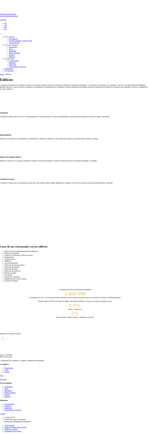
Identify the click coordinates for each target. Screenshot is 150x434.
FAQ (2, 376)
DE (5, 27)
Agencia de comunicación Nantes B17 (17, 421)
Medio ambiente (14, 53)
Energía (11, 55)
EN (5, 25)
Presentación (13, 39)
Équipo (6, 372)
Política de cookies (10, 429)
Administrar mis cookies (12, 431)
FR (5, 23)
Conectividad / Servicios (17, 67)
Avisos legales (9, 425)
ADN (6, 370)
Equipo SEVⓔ (14, 43)
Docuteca (8, 69)
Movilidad (12, 51)
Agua (11, 49)
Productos (12, 63)
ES (5, 29)
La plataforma (13, 61)
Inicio (2, 74)
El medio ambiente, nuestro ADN (20, 41)
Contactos (9, 71)
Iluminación (13, 47)
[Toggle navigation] (1, 33)
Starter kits (12, 65)
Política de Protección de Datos (15, 427)
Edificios (12, 57)
